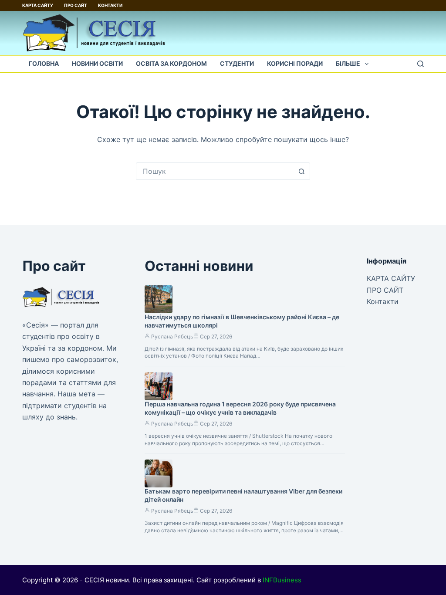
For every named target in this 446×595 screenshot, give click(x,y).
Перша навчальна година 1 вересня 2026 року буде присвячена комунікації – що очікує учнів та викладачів (240, 408)
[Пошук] (420, 64)
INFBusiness (282, 580)
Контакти (110, 5)
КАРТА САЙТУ (37, 5)
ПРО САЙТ (75, 5)
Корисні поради (295, 63)
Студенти (237, 63)
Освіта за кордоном (171, 63)
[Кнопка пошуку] (301, 171)
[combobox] (214, 171)
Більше (348, 63)
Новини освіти (97, 63)
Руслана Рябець (172, 336)
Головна (44, 63)
